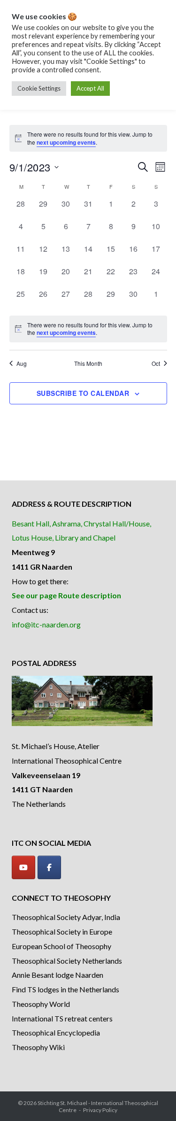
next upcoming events (66, 142)
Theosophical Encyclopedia (56, 1032)
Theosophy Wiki (38, 1047)
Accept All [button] (90, 88)
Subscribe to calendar (83, 393)
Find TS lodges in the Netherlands (65, 989)
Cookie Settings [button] (39, 88)
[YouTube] (23, 867)
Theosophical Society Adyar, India (66, 916)
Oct (156, 363)
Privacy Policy (100, 1109)
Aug (21, 363)
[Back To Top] (152, 1098)
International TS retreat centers (62, 1018)
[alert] (88, 329)
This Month (88, 363)
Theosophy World (41, 1003)
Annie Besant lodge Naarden (57, 974)
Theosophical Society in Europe (62, 931)
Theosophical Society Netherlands (67, 960)
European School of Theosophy (61, 946)
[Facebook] (49, 867)
